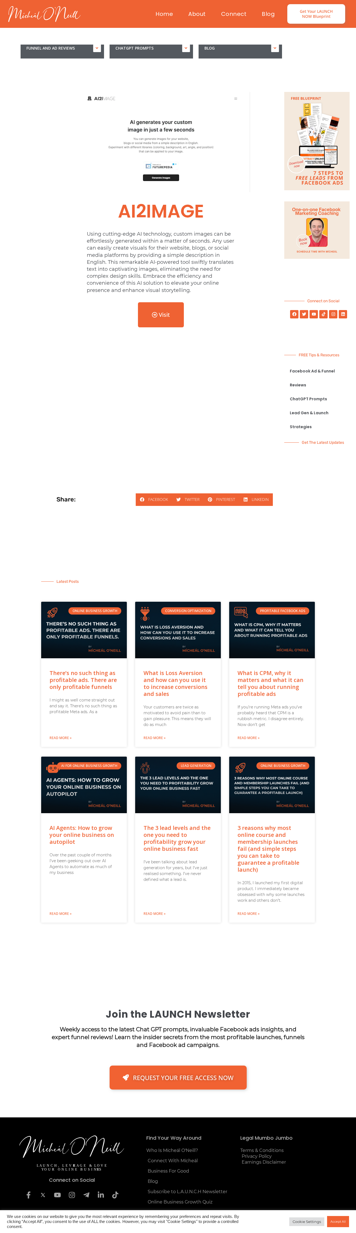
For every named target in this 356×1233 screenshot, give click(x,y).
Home (164, 14)
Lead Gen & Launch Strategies (309, 420)
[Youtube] (314, 314)
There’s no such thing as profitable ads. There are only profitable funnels (83, 680)
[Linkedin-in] (101, 1195)
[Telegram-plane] (86, 1195)
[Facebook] (294, 314)
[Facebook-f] (28, 1195)
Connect (234, 14)
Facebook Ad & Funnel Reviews (312, 378)
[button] (154, 499)
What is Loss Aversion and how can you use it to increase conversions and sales (175, 683)
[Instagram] (333, 314)
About (197, 14)
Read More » (60, 737)
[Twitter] (304, 314)
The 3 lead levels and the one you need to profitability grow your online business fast (177, 838)
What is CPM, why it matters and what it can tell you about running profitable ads (270, 683)
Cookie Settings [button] (307, 1221)
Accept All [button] (338, 1222)
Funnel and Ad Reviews (50, 48)
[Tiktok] (323, 314)
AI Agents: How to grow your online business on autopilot (82, 834)
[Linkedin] (343, 314)
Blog (268, 14)
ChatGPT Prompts (134, 48)
